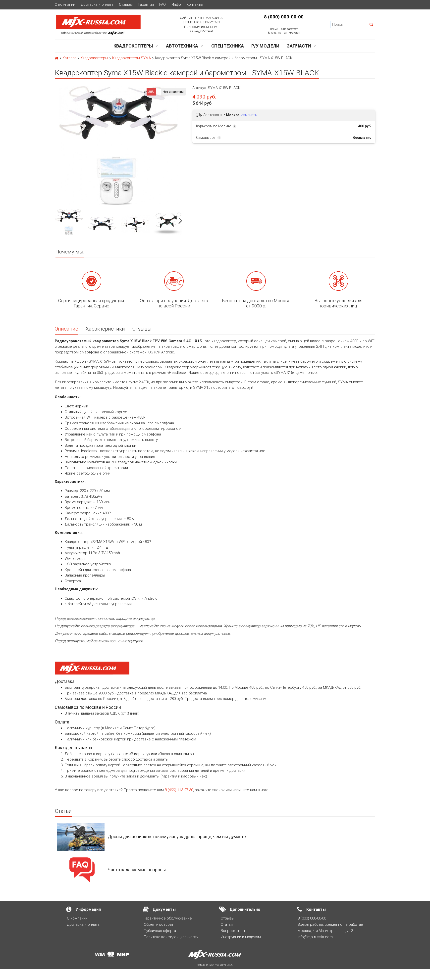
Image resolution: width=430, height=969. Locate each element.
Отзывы (126, 4)
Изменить (249, 115)
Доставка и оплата (97, 4)
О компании (65, 4)
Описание (66, 329)
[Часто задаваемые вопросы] (81, 870)
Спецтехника (227, 45)
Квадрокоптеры (133, 45)
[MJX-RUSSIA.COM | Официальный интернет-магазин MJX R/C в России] (105, 24)
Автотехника (182, 45)
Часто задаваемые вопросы (137, 869)
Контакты (194, 4)
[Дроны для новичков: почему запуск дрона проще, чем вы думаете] (81, 836)
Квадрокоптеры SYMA (131, 58)
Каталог (69, 58)
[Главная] (56, 58)
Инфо (176, 4)
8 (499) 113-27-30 (179, 790)
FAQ (162, 4)
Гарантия (146, 4)
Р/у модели (265, 45)
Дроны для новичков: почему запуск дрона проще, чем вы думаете (177, 836)
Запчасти (299, 45)
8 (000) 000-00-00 (284, 17)
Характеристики (105, 329)
